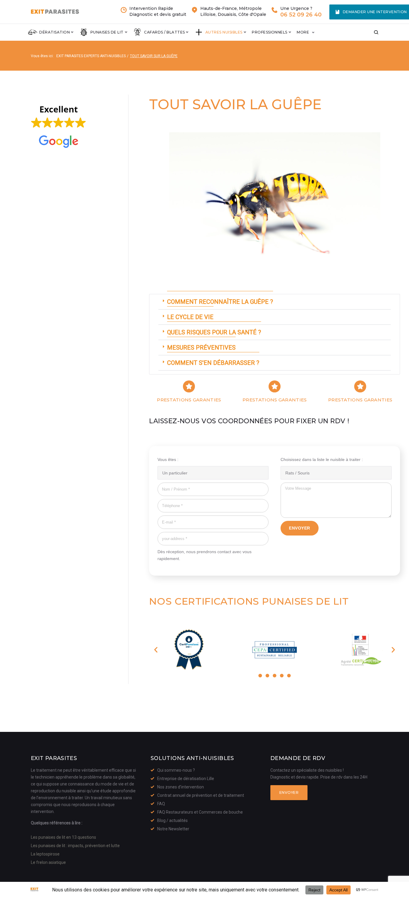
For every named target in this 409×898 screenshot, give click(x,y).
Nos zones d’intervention (180, 787)
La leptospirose (45, 854)
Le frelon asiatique (48, 862)
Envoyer (289, 792)
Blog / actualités (172, 820)
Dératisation (54, 32)
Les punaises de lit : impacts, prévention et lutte (75, 845)
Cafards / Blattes (164, 32)
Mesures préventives (201, 347)
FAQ (161, 803)
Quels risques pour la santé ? (214, 332)
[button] (274, 302)
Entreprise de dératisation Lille (185, 778)
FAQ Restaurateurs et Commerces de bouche (200, 812)
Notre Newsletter (173, 828)
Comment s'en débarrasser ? (213, 362)
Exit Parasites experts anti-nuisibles (91, 56)
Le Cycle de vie (190, 317)
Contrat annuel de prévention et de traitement (200, 795)
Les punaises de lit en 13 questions (63, 837)
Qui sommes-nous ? (176, 770)
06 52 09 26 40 (301, 15)
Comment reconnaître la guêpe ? (220, 301)
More (303, 32)
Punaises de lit (107, 32)
